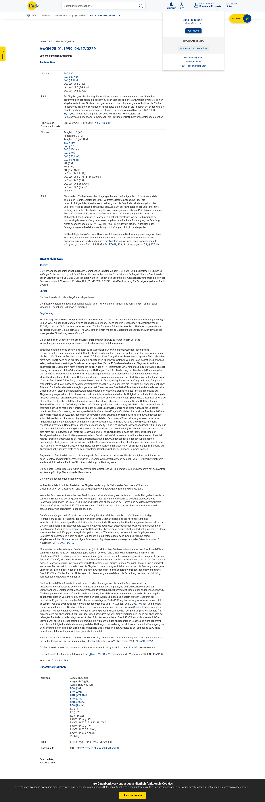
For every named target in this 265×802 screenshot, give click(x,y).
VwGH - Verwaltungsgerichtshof (70, 15)
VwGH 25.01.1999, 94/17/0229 (105, 15)
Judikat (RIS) (113, 748)
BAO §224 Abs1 (72, 149)
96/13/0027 (145, 641)
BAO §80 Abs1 (71, 76)
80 (152, 244)
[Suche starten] (140, 5)
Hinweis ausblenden (132, 795)
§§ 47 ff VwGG (97, 654)
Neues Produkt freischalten (193, 66)
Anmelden (193, 30)
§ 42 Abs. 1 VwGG (127, 647)
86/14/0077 (70, 113)
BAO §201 (69, 73)
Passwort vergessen (193, 57)
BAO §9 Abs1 (71, 80)
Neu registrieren (193, 61)
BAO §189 (69, 142)
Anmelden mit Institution (193, 48)
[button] (171, 5)
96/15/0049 (109, 244)
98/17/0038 (103, 123)
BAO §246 (69, 152)
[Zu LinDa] (33, 5)
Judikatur (45, 15)
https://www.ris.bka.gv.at (90, 748)
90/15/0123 (68, 542)
